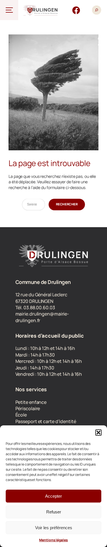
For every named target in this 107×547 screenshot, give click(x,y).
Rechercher (67, 204)
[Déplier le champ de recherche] (96, 10)
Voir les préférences (53, 527)
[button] (98, 432)
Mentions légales (53, 540)
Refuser (53, 511)
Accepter (53, 496)
